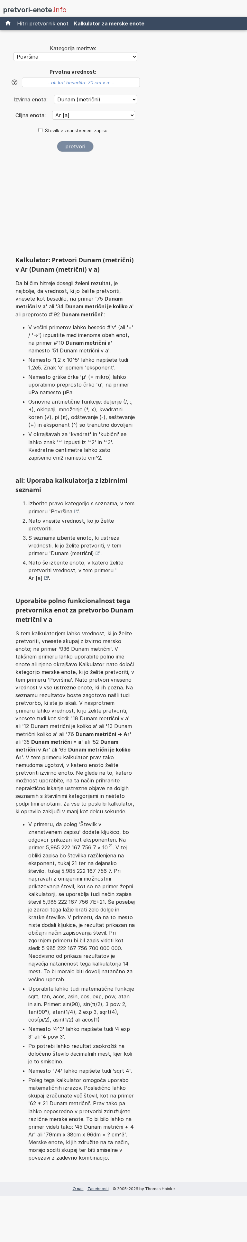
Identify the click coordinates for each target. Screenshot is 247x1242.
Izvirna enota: (31, 99)
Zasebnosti (98, 1188)
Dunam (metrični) (72, 553)
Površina (61, 511)
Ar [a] (35, 578)
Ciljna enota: (31, 115)
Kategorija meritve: (73, 48)
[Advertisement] (75, 206)
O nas (78, 1188)
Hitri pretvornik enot (43, 23)
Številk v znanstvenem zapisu (76, 130)
